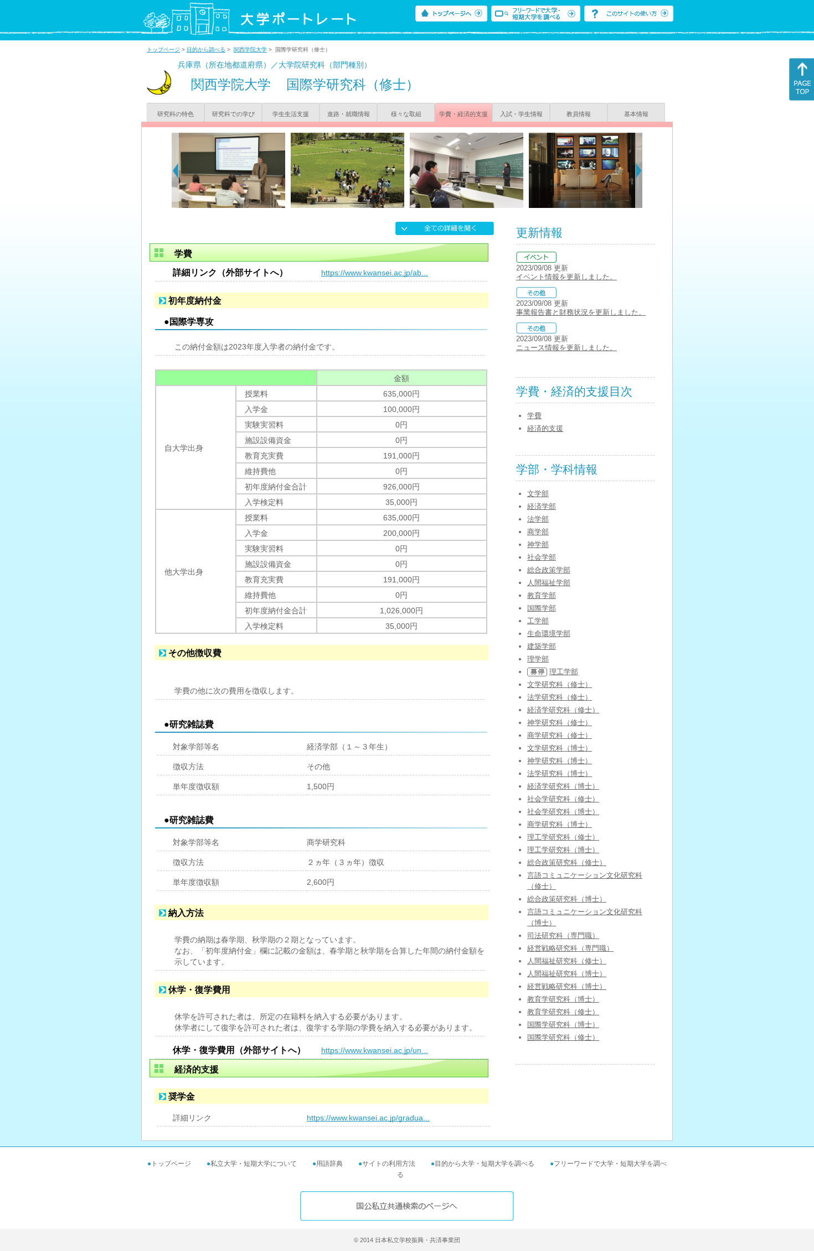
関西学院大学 (250, 49)
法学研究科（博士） (559, 773)
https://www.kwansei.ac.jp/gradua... (368, 1117)
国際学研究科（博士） (563, 1024)
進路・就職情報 (348, 114)
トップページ (163, 49)
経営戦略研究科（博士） (566, 986)
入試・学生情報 (521, 114)
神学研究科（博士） (559, 761)
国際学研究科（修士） (563, 1037)
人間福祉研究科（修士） (566, 961)
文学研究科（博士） (559, 748)
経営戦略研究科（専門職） (570, 948)
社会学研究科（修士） (563, 799)
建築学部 (541, 646)
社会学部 (541, 557)
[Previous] (175, 170)
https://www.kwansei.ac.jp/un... (374, 1050)
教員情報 (578, 114)
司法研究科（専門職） (563, 935)
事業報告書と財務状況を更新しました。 (581, 312)
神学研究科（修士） (559, 722)
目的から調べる (206, 49)
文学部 (538, 493)
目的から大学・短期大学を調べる (484, 1163)
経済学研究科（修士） (563, 710)
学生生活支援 (290, 114)
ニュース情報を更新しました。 (566, 347)
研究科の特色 (175, 114)
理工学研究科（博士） (563, 850)
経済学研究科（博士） (563, 786)
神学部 (538, 544)
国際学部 (541, 608)
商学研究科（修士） (559, 735)
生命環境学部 (548, 633)
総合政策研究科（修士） (566, 862)
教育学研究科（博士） (563, 999)
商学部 (538, 532)
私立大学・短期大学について (253, 1163)
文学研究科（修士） (559, 684)
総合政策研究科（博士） (566, 899)
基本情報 (636, 114)
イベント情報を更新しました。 (566, 277)
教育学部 (541, 595)
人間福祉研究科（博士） (566, 973)
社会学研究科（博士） (563, 811)
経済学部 (541, 506)
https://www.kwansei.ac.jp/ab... (374, 272)
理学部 (538, 659)
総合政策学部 (548, 570)
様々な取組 (406, 114)
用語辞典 (329, 1163)
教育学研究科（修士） (563, 1012)
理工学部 (563, 672)
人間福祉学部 (548, 582)
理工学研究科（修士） (563, 837)
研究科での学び (233, 114)
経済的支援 (545, 428)
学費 (534, 415)
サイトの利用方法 (388, 1163)
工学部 (538, 621)
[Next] (638, 170)
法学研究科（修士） (559, 697)
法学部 (538, 519)
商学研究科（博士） (559, 824)
